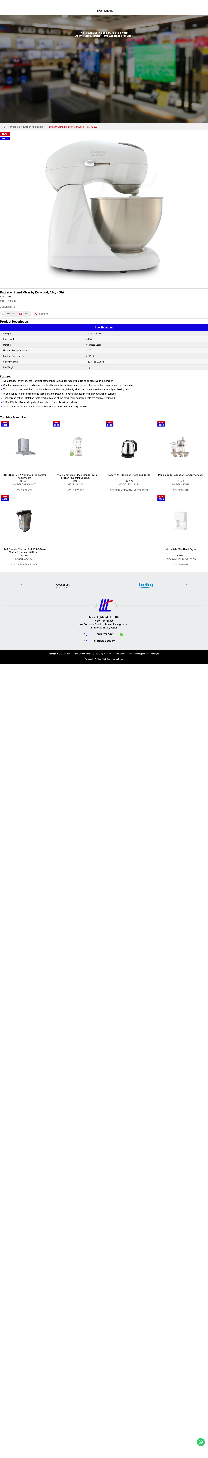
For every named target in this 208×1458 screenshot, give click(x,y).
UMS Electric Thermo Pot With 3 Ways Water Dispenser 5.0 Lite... (24, 551)
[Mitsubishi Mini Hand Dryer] (180, 521)
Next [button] (186, 584)
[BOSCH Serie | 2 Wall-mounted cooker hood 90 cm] (24, 447)
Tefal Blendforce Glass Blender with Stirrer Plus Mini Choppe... (76, 476)
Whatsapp (10, 314)
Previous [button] (21, 584)
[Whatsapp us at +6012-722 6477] (121, 635)
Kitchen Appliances (34, 126)
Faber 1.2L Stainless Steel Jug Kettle (129, 475)
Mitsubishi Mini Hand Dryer (181, 549)
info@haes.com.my (104, 640)
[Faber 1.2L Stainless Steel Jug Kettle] (129, 447)
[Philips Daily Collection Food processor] (180, 447)
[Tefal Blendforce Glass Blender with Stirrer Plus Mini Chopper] (76, 447)
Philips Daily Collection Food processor (180, 475)
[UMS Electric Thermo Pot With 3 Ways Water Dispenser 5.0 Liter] (24, 521)
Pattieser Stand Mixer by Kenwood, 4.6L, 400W (72, 126)
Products (16, 126)
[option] (62, 585)
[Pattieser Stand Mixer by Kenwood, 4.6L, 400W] (104, 210)
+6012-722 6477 (104, 634)
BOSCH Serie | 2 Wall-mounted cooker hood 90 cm (24, 476)
